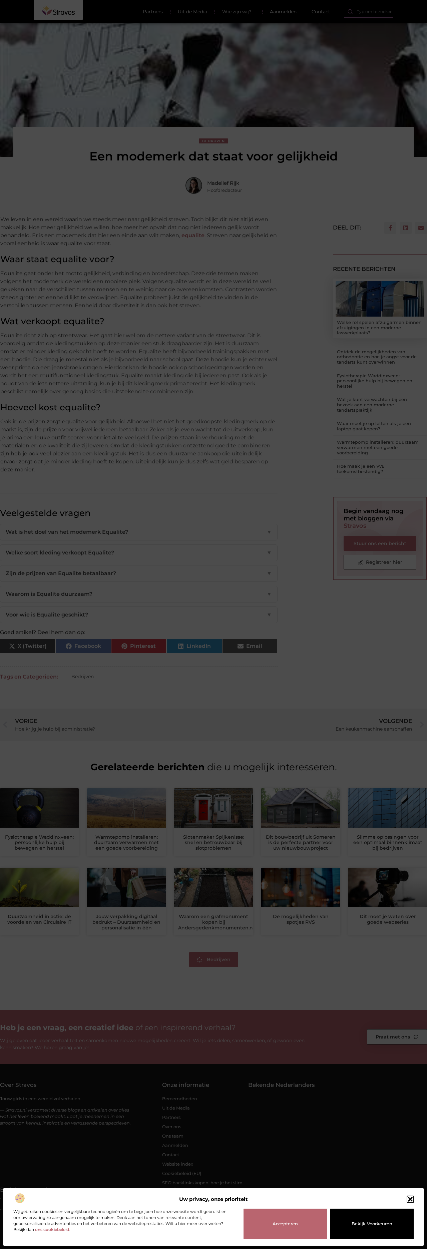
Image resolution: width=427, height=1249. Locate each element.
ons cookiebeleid (52, 1229)
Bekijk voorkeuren (372, 1223)
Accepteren (285, 1223)
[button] (410, 1199)
